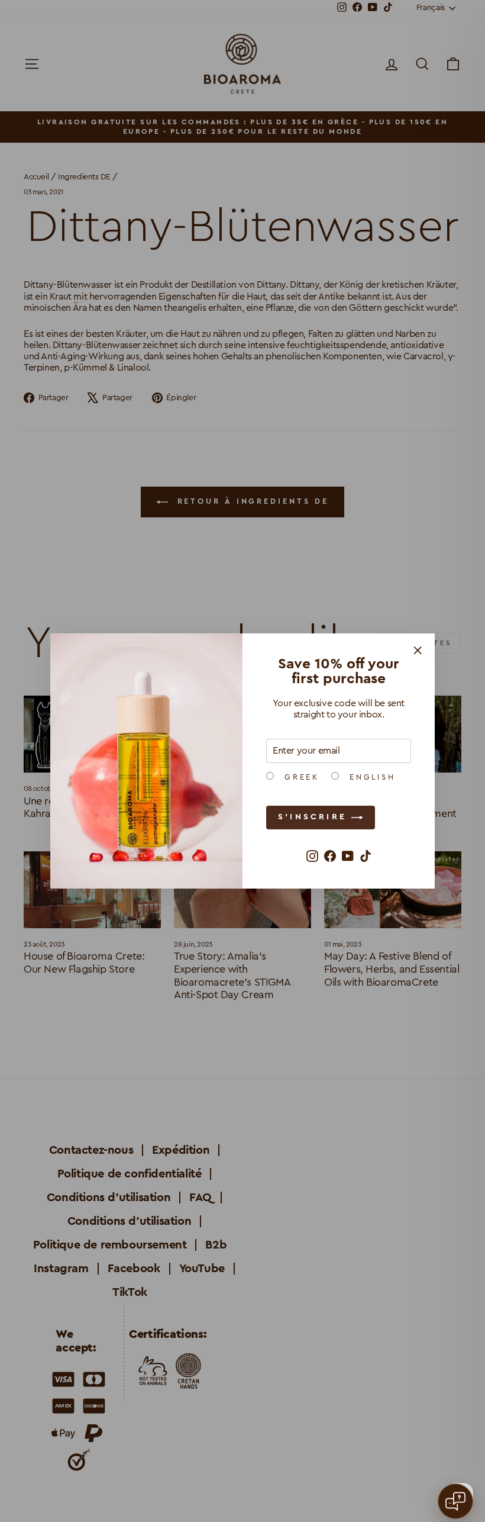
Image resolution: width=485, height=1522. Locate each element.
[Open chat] (455, 1501)
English (370, 777)
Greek (299, 777)
